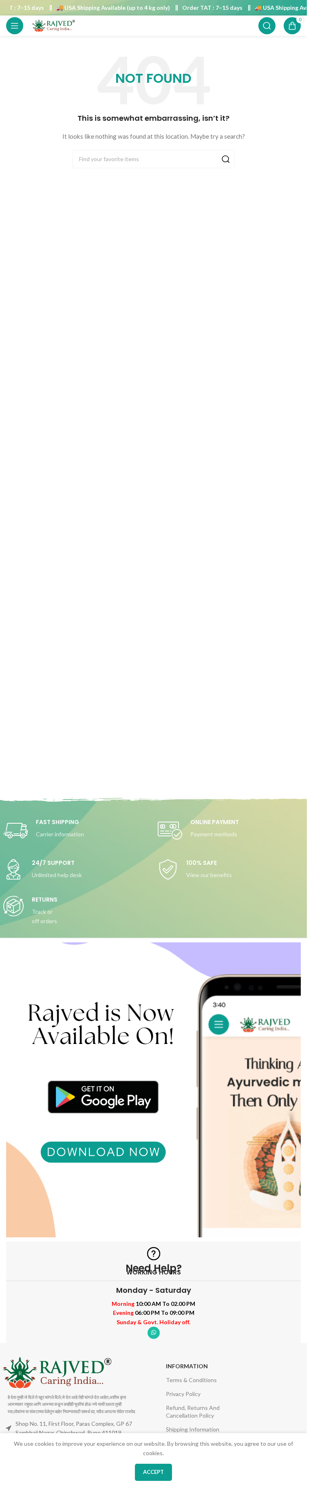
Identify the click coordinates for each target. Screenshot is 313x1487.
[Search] (267, 26)
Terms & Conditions (191, 1379)
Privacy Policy (183, 1393)
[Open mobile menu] (14, 26)
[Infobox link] (76, 830)
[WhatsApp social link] (154, 1333)
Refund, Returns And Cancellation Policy (193, 1411)
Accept (153, 1472)
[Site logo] (53, 25)
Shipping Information (192, 1429)
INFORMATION (187, 1366)
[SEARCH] (225, 159)
